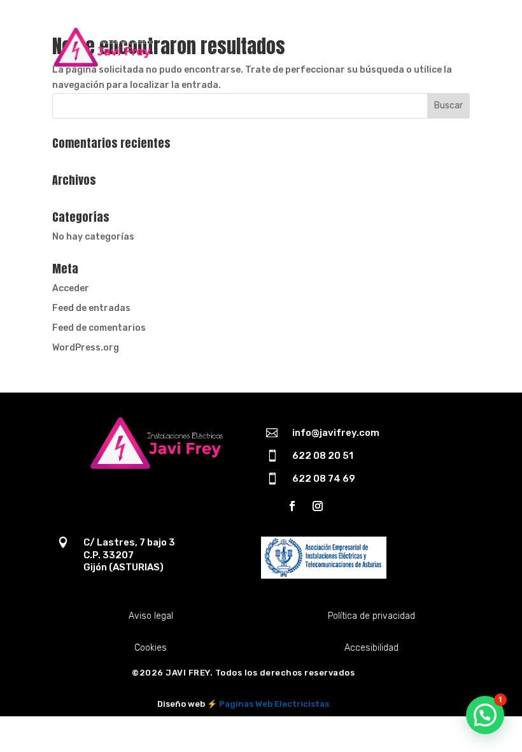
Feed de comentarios (99, 327)
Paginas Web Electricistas (274, 704)
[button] (485, 715)
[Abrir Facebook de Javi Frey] (292, 506)
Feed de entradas (91, 308)
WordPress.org (85, 347)
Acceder (70, 288)
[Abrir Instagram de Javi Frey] (317, 506)
